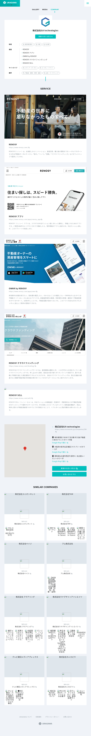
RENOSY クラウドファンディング (35, 59)
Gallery (35, 9)
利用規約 (38, 717)
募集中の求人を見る (45, 36)
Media (44, 9)
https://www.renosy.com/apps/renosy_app (25, 219)
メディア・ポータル (31, 68)
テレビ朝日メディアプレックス (23, 687)
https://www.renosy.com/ (18, 147)
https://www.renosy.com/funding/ (21, 366)
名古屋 (47, 44)
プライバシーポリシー (52, 717)
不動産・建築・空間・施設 (33, 73)
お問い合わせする (69, 474)
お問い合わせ (67, 717)
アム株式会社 (65, 573)
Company (55, 9)
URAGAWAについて (25, 717)
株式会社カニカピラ (65, 687)
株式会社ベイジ (23, 573)
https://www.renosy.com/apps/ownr (22, 291)
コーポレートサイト (47, 68)
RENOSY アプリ (28, 53)
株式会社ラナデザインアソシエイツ (66, 626)
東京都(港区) (29, 44)
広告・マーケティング (52, 73)
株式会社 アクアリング (23, 626)
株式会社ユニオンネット (23, 524)
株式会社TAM (65, 524)
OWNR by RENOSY (30, 56)
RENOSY (26, 49)
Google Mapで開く (59, 442)
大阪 (39, 44)
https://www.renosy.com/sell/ (20, 398)
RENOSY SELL (28, 63)
